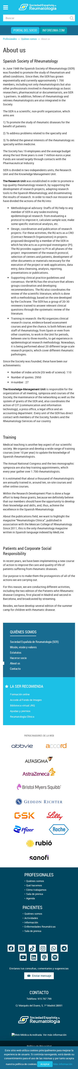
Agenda (30, 898)
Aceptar (44, 1064)
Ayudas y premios (20, 711)
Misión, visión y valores (23, 647)
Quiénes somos (29, 39)
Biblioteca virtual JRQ (22, 705)
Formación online (20, 694)
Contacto (15, 669)
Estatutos (15, 652)
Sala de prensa (34, 894)
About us (15, 663)
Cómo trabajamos (36, 889)
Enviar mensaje (41, 976)
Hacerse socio (18, 658)
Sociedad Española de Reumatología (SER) (34, 642)
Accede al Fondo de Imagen (26, 700)
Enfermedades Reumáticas (40, 926)
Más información (62, 1064)
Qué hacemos (34, 885)
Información (31, 922)
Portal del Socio (25, 30)
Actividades (31, 918)
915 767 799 (44, 998)
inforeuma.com (53, 30)
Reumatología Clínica (22, 716)
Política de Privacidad (39, 1046)
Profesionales (10, 39)
